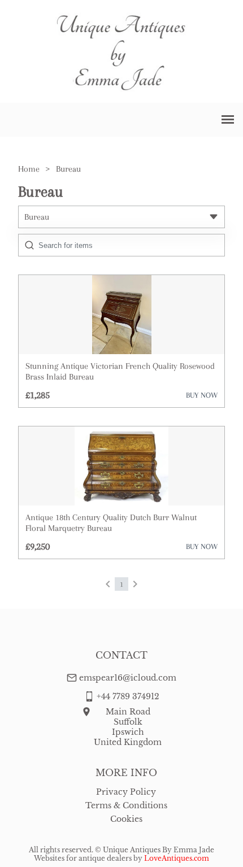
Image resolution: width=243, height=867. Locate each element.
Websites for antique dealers (83, 858)
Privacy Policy (126, 792)
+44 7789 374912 (128, 696)
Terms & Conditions (126, 805)
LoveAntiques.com (176, 858)
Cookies (126, 819)
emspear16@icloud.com (127, 678)
